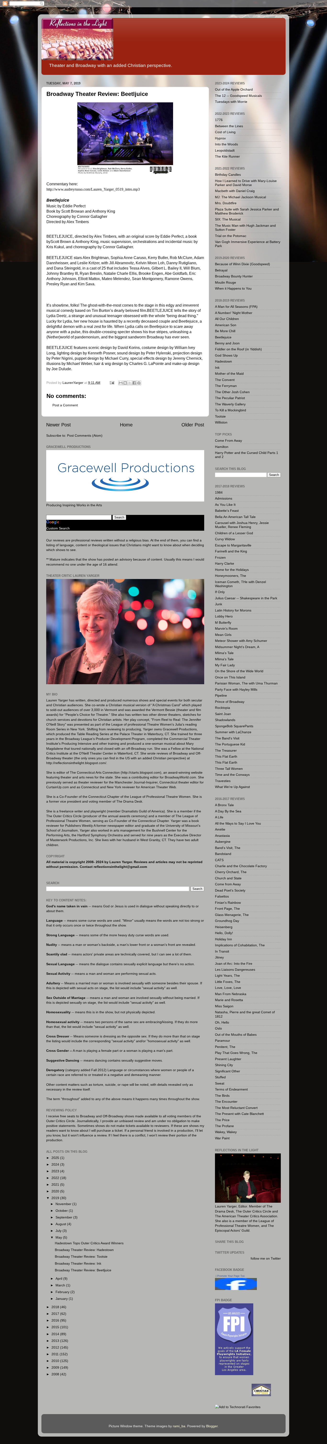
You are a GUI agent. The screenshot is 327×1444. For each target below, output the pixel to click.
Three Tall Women (229, 769)
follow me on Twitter (266, 1258)
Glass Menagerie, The (232, 915)
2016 (55, 1320)
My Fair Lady (225, 665)
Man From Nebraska (230, 994)
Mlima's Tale (224, 653)
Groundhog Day (227, 921)
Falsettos (222, 896)
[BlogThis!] (125, 382)
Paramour (222, 1040)
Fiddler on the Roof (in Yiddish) (238, 349)
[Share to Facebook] (134, 382)
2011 (55, 1354)
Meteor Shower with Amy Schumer (241, 641)
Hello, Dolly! (224, 933)
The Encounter (226, 1101)
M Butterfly (223, 622)
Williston (221, 422)
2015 (55, 1327)
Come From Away (228, 440)
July (59, 1231)
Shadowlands (225, 720)
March (61, 1285)
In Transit (222, 951)
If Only (220, 592)
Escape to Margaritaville (233, 545)
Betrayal (221, 270)
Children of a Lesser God (234, 533)
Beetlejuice (223, 337)
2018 (55, 1307)
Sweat (219, 1083)
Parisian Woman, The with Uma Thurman (246, 683)
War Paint (222, 1138)
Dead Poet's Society (230, 890)
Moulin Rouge (225, 282)
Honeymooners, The (230, 576)
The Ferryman (226, 386)
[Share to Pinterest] (138, 382)
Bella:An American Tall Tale (235, 517)
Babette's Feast (227, 511)
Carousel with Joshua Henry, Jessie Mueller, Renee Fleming (242, 525)
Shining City (224, 1065)
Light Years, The (227, 975)
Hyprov (220, 138)
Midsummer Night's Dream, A (237, 647)
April (59, 1278)
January (62, 1299)
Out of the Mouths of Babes (236, 1034)
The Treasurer (226, 750)
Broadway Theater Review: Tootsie (81, 1256)
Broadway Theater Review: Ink (78, 1263)
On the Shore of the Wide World (239, 671)
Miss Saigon (224, 1006)
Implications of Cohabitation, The (240, 945)
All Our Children (227, 319)
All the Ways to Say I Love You (238, 823)
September (64, 1217)
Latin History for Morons (233, 610)
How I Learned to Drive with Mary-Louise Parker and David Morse (246, 183)
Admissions (223, 498)
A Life (219, 817)
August (61, 1224)
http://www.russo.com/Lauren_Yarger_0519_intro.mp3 (93, 189)
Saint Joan (223, 714)
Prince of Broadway (229, 702)
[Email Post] (111, 383)
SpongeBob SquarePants (234, 726)
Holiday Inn (223, 939)
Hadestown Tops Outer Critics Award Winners (89, 1243)
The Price (222, 1120)
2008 (55, 1374)
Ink (217, 367)
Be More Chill (225, 331)
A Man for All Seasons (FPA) (236, 307)
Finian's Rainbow (228, 902)
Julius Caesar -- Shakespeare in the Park (246, 598)
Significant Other (227, 1071)
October (62, 1211)
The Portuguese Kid (230, 744)
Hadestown (223, 361)
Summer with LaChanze (233, 732)
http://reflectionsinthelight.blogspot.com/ (76, 763)
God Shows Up (226, 355)
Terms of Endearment (231, 1089)
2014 (55, 1334)
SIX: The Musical (228, 219)
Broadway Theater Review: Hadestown (84, 1250)
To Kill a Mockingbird (230, 410)
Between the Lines (229, 126)
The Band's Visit (227, 738)
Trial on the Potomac (230, 236)
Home (126, 424)
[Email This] (120, 382)
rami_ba (179, 1426)
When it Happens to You (233, 288)
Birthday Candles (228, 174)
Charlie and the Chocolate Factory (241, 866)
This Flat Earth (226, 756)
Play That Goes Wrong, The (236, 1053)
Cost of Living (225, 132)
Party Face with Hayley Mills (236, 689)
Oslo (218, 1028)
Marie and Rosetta (229, 1000)
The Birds (222, 1095)
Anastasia (222, 836)
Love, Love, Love (228, 988)
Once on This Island (230, 677)
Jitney (219, 957)
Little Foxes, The (227, 982)
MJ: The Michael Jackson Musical (240, 197)
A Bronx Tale (224, 805)
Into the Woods (226, 144)
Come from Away (228, 884)
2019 (55, 1198)
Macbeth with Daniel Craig (235, 191)
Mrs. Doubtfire (226, 203)
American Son (225, 325)
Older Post (192, 424)
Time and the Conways (232, 775)
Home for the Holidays (232, 570)
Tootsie (220, 416)
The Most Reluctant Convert (236, 1108)
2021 (55, 1184)
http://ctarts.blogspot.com (141, 772)
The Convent (225, 380)
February (63, 1292)
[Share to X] (129, 382)
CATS (219, 860)
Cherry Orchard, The (231, 872)
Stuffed (220, 1077)
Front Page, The (227, 908)
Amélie (220, 829)
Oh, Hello (222, 1022)
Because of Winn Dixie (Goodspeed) (242, 264)
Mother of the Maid (229, 373)
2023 (55, 1171)
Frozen (220, 557)
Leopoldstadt (225, 150)
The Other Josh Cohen (232, 392)
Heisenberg (223, 927)
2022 (55, 1178)
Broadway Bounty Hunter (234, 276)
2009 (55, 1367)
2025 (55, 1158)
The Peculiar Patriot (230, 398)
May (59, 1237)
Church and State (228, 878)
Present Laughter (228, 1059)
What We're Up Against (232, 787)
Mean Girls (223, 635)
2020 (55, 1191)
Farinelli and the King (231, 551)
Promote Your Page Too (231, 1275)
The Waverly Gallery (230, 404)
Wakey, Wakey (226, 1132)
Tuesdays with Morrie (231, 102)
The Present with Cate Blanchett (239, 1114)
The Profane (224, 1126)
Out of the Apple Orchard (234, 89)
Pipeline (221, 695)
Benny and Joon (227, 343)
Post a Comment (65, 405)
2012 (55, 1347)
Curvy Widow (225, 539)
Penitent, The (225, 1047)
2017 (55, 1314)
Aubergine (223, 841)
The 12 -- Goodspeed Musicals (238, 96)
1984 (219, 492)
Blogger (212, 1426)
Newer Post (58, 424)
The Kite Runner (227, 156)
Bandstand (223, 854)
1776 (219, 120)
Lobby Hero (224, 616)
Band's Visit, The (227, 848)
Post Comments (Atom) (84, 435)
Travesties (223, 781)
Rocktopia (222, 708)
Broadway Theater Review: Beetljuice (83, 1270)
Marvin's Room (226, 628)
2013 (55, 1341)
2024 (55, 1164)
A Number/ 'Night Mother (233, 313)
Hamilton (221, 447)
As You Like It (225, 505)
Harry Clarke (224, 563)
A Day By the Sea (228, 811)
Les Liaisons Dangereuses (235, 969)
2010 (55, 1361)
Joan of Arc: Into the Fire (233, 963)
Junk (218, 604)
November (64, 1204)
